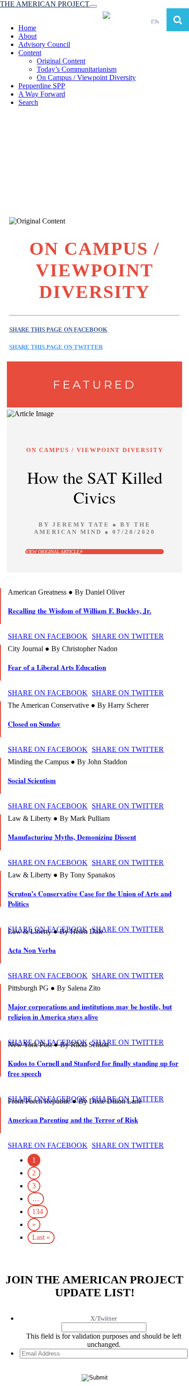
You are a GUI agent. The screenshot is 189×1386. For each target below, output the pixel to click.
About (27, 36)
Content (29, 53)
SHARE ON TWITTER (128, 636)
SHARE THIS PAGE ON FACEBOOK (58, 329)
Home (27, 28)
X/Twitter (103, 1318)
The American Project (44, 4)
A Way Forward (41, 94)
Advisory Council (44, 44)
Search (28, 102)
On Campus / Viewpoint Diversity (86, 77)
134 (37, 1211)
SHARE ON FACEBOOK (48, 636)
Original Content (61, 61)
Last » (41, 1237)
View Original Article (53, 551)
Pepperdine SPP (41, 86)
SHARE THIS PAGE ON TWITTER (56, 347)
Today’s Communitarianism (77, 69)
